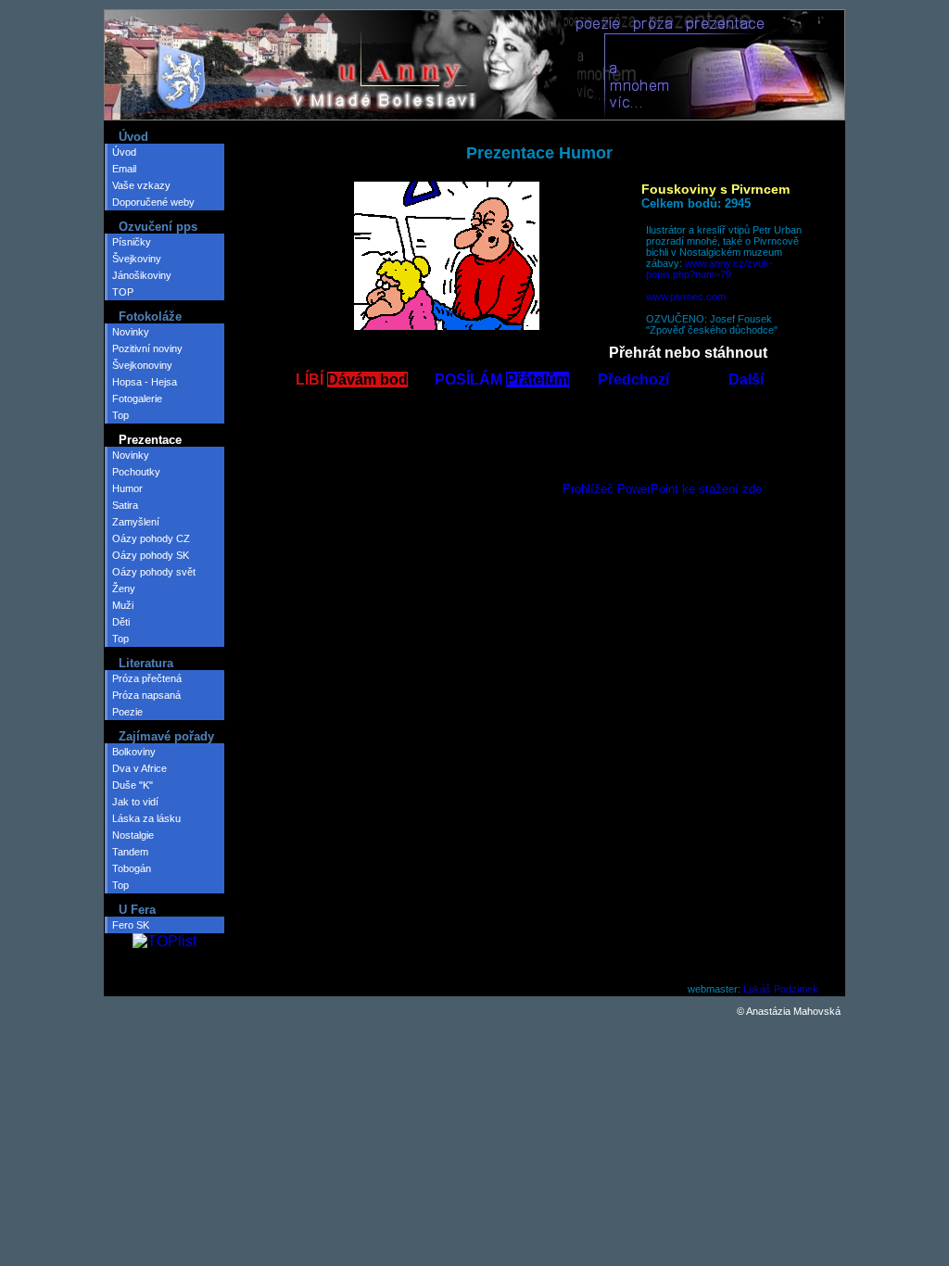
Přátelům (537, 379)
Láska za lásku (146, 818)
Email (124, 168)
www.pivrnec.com (686, 296)
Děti (121, 621)
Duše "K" (132, 785)
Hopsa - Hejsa (144, 381)
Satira (125, 505)
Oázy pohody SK (150, 555)
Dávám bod (367, 379)
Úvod (124, 152)
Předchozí (633, 379)
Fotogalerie (137, 398)
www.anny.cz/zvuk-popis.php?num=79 (709, 269)
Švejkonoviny (142, 365)
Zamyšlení (135, 521)
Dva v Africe (139, 768)
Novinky (130, 331)
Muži (122, 605)
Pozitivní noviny (147, 348)
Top (120, 415)
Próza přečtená (147, 678)
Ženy (123, 588)
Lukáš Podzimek (780, 988)
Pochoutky (136, 471)
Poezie (127, 711)
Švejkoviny (136, 258)
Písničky (131, 241)
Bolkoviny (134, 751)
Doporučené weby (153, 202)
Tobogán (131, 868)
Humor (127, 488)
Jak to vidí (135, 801)
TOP (122, 292)
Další (746, 379)
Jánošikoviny (141, 275)
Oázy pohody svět (154, 571)
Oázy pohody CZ (151, 538)
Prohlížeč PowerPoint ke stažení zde (662, 489)
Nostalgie (133, 835)
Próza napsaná (146, 695)
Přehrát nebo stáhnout (688, 353)
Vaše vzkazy (141, 185)
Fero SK (130, 925)
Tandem (130, 851)
